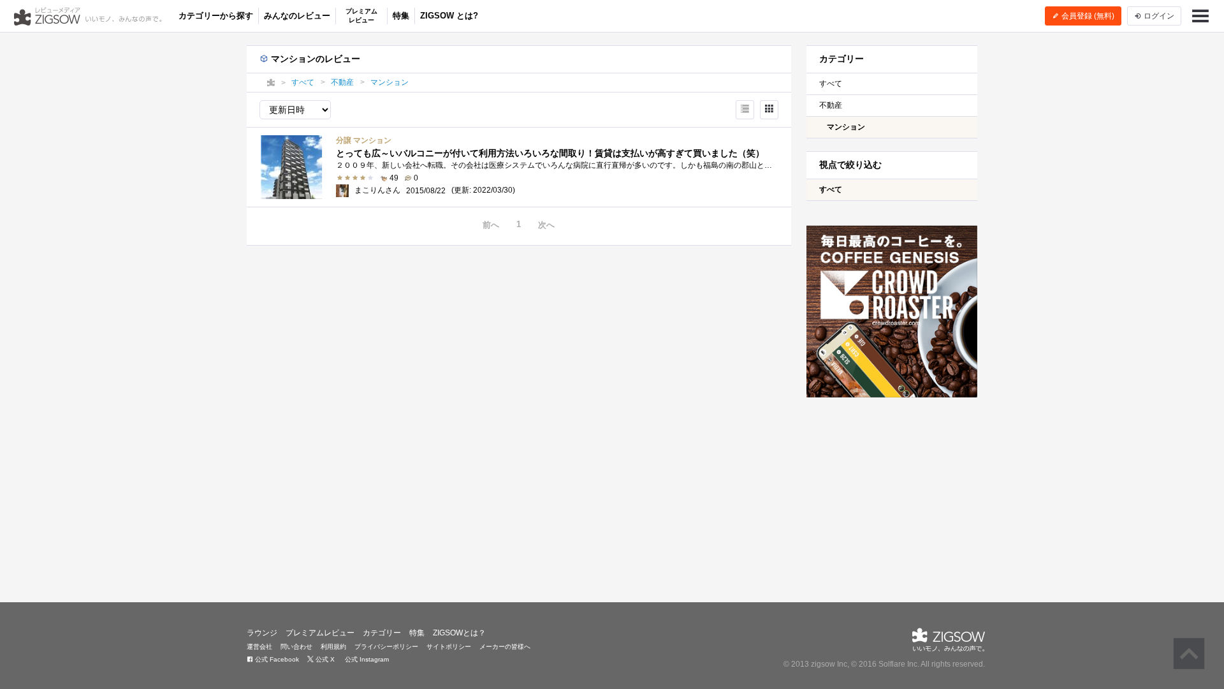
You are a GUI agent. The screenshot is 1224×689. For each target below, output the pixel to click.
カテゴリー (382, 632)
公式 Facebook (276, 659)
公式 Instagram (366, 659)
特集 (401, 15)
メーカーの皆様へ (504, 646)
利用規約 (333, 646)
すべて (830, 83)
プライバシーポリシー (386, 646)
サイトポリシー (448, 646)
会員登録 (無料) (1087, 15)
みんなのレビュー (297, 15)
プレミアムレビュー (361, 16)
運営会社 (259, 646)
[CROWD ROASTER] (892, 311)
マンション (846, 126)
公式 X (324, 659)
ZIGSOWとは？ (459, 632)
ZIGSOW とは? (449, 15)
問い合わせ (296, 646)
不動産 (830, 105)
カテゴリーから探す (215, 15)
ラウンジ (262, 632)
